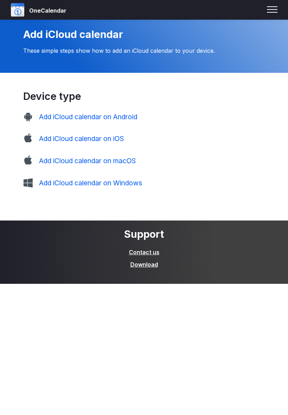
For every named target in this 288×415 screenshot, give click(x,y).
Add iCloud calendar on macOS (87, 161)
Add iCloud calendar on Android (88, 117)
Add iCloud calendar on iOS (81, 138)
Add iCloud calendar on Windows (90, 183)
